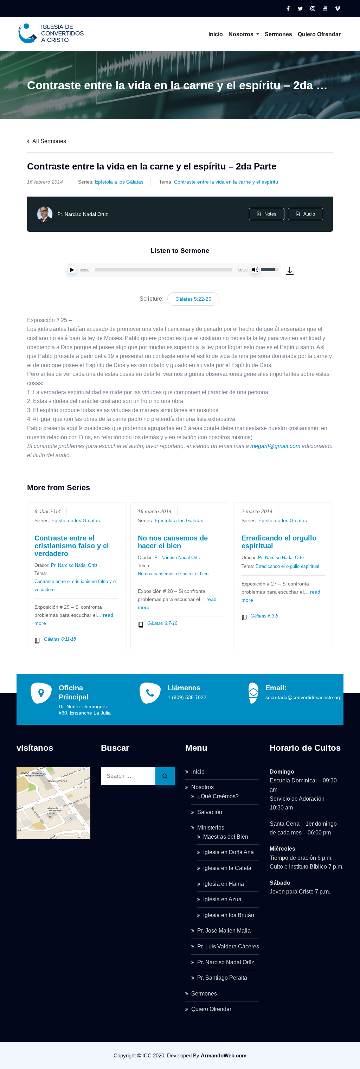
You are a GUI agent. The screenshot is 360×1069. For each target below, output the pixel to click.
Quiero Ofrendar (319, 34)
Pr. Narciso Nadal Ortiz (82, 214)
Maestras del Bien (225, 837)
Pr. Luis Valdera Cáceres (228, 946)
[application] (173, 270)
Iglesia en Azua (222, 899)
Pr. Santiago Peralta (222, 978)
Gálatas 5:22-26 (193, 299)
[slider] (163, 269)
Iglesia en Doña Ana (228, 852)
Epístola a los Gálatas (119, 182)
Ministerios (210, 828)
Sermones (278, 34)
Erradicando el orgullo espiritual (279, 542)
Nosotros (242, 34)
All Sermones (48, 141)
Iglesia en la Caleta (227, 868)
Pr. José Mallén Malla (224, 931)
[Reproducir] (72, 269)
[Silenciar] (255, 269)
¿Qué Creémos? (218, 796)
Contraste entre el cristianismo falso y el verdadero (71, 545)
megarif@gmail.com (275, 446)
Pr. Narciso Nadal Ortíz (225, 962)
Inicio (215, 34)
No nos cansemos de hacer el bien (173, 542)
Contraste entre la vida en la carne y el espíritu (226, 182)
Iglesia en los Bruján (228, 915)
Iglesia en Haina (223, 884)
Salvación (209, 812)
